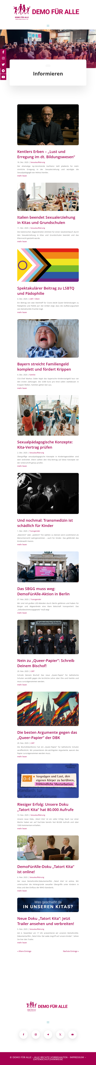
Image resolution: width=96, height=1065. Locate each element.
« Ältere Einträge (24, 951)
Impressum (77, 1057)
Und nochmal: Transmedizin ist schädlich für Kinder (45, 523)
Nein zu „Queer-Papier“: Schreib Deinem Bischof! (45, 663)
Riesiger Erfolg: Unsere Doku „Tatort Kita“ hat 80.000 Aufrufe (45, 807)
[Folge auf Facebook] (23, 1034)
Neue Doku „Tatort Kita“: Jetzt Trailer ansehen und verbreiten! (45, 921)
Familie (32, 374)
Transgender (34, 531)
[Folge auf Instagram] (36, 1034)
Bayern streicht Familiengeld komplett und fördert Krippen (44, 366)
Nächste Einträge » (71, 951)
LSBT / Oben (34, 299)
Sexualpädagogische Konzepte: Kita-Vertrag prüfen (45, 444)
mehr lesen (22, 175)
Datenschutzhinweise (48, 1059)
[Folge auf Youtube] (72, 1034)
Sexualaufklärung (37, 162)
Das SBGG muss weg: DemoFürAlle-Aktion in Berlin (43, 591)
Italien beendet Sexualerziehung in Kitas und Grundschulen (46, 220)
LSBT (32, 671)
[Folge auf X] (60, 1034)
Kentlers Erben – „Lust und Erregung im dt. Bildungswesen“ (46, 154)
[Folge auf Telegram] (48, 1034)
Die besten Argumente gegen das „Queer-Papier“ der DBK (47, 735)
